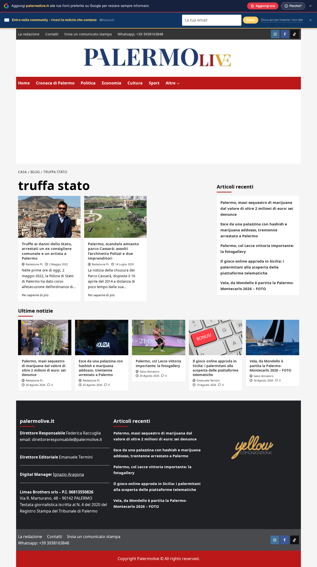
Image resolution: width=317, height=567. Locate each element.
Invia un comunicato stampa (88, 34)
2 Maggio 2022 (58, 264)
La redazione (28, 34)
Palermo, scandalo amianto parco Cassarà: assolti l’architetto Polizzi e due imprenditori (113, 251)
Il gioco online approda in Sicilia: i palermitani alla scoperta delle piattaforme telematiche (252, 267)
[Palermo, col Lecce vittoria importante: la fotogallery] (158, 337)
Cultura (135, 83)
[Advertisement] (158, 126)
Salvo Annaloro (149, 371)
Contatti (51, 34)
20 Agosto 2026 (35, 385)
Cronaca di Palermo (55, 83)
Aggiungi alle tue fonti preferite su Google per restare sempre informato (80, 6)
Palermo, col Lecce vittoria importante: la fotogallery (257, 248)
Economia (111, 83)
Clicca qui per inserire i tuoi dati (282, 20)
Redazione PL (34, 264)
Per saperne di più (35, 295)
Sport (154, 83)
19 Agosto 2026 (206, 385)
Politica (88, 83)
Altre (170, 83)
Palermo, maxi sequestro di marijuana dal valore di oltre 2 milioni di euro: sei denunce (256, 208)
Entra (250, 20)
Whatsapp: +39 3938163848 (140, 34)
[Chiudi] (310, 5)
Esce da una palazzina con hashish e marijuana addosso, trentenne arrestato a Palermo (253, 229)
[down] (178, 83)
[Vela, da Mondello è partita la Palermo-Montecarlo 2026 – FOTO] (272, 337)
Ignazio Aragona (68, 474)
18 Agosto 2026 (263, 380)
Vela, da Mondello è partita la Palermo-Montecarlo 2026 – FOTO (257, 285)
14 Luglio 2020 (124, 264)
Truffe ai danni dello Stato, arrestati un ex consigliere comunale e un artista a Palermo (47, 251)
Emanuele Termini (208, 380)
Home (24, 83)
